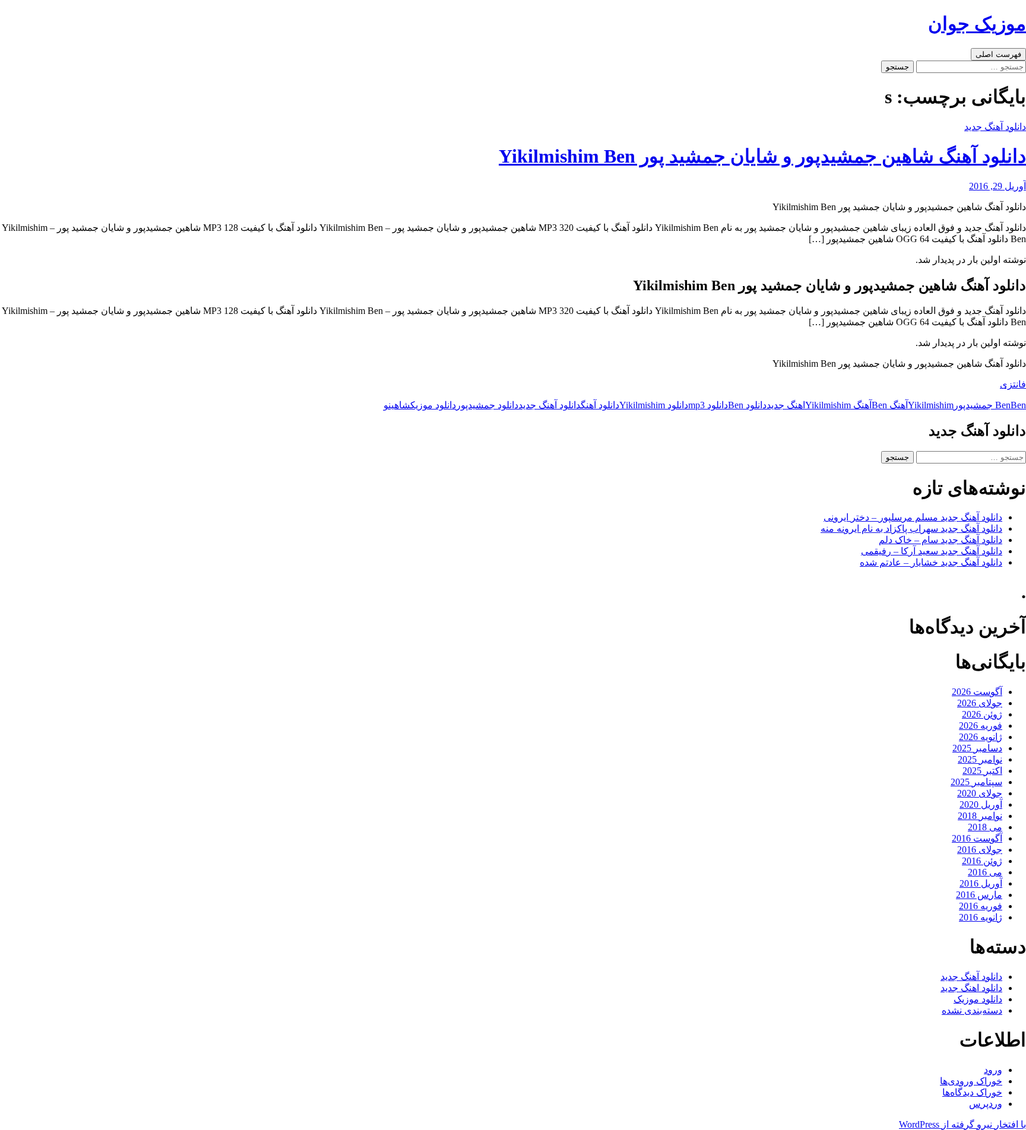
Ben (1003, 405)
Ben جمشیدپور (990, 405)
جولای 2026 (979, 703)
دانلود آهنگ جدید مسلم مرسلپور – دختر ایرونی (913, 517)
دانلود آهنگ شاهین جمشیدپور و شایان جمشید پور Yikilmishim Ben (762, 156)
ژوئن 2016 (982, 861)
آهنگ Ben (890, 405)
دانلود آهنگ (600, 405)
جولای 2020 (979, 793)
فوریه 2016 (980, 906)
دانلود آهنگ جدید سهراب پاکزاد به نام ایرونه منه (911, 528)
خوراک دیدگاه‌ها (972, 1092)
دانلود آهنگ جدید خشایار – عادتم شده (931, 562)
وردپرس (985, 1104)
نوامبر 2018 (980, 816)
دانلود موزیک (433, 405)
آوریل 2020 (981, 804)
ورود (993, 1070)
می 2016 (985, 872)
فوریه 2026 (980, 725)
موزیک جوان (977, 23)
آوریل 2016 (981, 883)
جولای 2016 (979, 850)
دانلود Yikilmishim (653, 405)
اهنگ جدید (786, 405)
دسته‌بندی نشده (972, 1010)
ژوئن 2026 (982, 714)
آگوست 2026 (977, 692)
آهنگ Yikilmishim (838, 405)
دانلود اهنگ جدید (971, 988)
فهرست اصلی (998, 54)
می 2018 (985, 827)
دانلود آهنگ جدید (995, 127)
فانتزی (1013, 384)
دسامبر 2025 (977, 748)
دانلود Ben (747, 405)
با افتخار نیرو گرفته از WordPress (962, 1124)
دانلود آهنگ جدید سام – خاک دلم (940, 540)
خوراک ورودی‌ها (971, 1081)
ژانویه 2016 (980, 917)
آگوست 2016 (977, 838)
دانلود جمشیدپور (487, 405)
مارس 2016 (979, 895)
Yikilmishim (931, 405)
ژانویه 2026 (980, 737)
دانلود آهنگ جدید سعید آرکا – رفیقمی (931, 551)
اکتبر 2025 (982, 771)
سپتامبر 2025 (976, 782)
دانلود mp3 (708, 405)
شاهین (399, 405)
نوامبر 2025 (980, 759)
